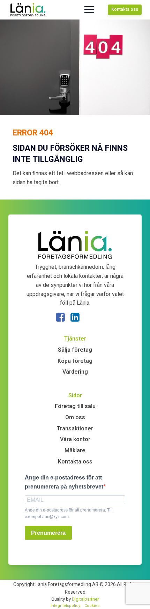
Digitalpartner (85, 599)
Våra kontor (75, 439)
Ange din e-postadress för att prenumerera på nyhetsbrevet (64, 482)
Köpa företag (75, 361)
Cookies (91, 606)
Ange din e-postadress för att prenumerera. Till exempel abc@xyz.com (69, 513)
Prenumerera (48, 533)
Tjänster (75, 339)
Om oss (75, 417)
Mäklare (75, 450)
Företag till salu (75, 406)
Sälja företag (75, 350)
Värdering (75, 372)
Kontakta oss (124, 9)
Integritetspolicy (65, 606)
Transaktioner (75, 428)
